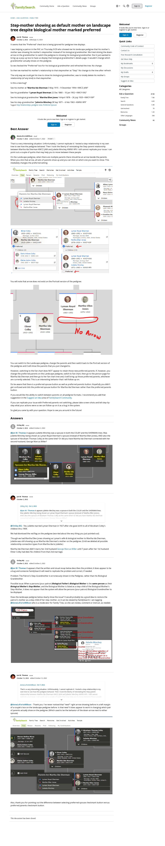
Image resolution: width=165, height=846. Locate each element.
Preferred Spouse (50, 105)
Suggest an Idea (34, 397)
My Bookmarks (137, 63)
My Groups (125, 76)
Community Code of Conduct (132, 46)
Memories (137, 112)
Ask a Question (136, 94)
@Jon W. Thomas (18, 433)
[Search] (124, 6)
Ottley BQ (20, 425)
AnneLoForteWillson (24, 136)
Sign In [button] (54, 124)
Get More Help (126, 59)
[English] (23, 6)
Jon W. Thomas (22, 37)
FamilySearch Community (60, 397)
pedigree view (37, 105)
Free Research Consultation (131, 55)
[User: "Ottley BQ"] (13, 426)
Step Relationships (23, 105)
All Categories (124, 89)
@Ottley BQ (16, 526)
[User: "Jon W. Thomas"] (13, 38)
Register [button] (68, 124)
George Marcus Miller (67, 549)
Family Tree (137, 98)
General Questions (137, 105)
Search (137, 101)
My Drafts (137, 72)
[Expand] (61, 521)
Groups (122, 125)
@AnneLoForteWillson (21, 602)
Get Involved (137, 108)
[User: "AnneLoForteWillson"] (13, 137)
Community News (136, 120)
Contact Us (125, 50)
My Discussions (127, 68)
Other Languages (137, 116)
